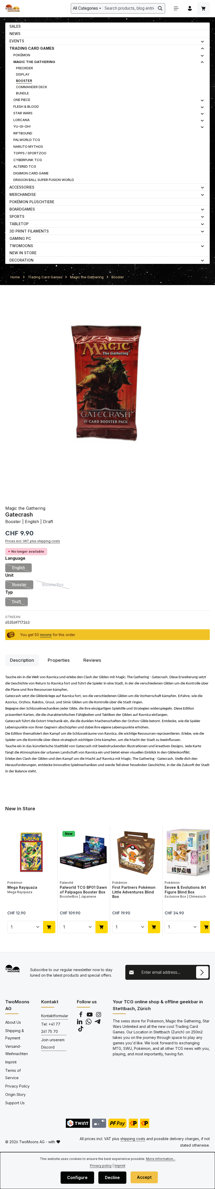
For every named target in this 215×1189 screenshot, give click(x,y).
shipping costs (132, 1138)
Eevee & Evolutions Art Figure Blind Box (185, 889)
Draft (20, 602)
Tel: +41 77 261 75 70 (50, 1028)
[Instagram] (98, 1016)
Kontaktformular (54, 1016)
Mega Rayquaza (22, 887)
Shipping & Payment (14, 1034)
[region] (107, 392)
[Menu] (176, 8)
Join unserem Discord (52, 1043)
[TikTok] (81, 1030)
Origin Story (15, 1094)
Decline (112, 1177)
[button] (202, 41)
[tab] (22, 660)
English (22, 568)
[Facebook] (81, 1016)
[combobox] (129, 8)
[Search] (160, 8)
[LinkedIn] (80, 1023)
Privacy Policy (17, 1086)
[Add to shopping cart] (49, 927)
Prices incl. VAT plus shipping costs (32, 541)
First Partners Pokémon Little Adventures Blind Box (133, 892)
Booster (22, 585)
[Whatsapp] (89, 1023)
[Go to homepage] (12, 8)
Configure (77, 1177)
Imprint (11, 1062)
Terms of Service (13, 1074)
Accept (144, 1177)
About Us (13, 1022)
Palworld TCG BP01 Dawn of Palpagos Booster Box (83, 889)
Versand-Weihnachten (16, 1050)
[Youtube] (90, 1016)
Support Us (15, 1103)
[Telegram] (97, 1023)
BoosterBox (56, 585)
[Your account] (190, 8)
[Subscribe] (202, 972)
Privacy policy (101, 1166)
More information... (160, 1159)
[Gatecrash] (107, 392)
